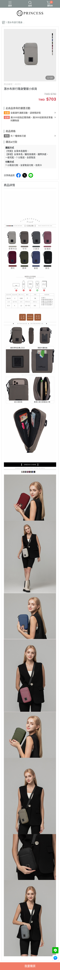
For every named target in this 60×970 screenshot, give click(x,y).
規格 (7, 136)
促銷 (7, 117)
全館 (7, 113)
